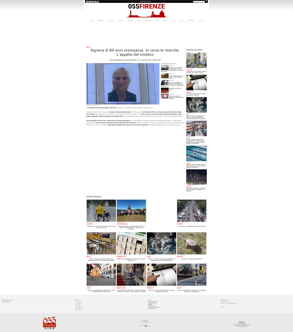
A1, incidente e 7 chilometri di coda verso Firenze (192, 226)
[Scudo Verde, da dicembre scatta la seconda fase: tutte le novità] (196, 60)
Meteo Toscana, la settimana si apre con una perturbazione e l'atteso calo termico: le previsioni (195, 117)
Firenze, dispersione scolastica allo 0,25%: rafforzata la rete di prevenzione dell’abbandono (101, 259)
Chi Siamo (223, 307)
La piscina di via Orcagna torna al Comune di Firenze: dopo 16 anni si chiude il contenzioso (196, 166)
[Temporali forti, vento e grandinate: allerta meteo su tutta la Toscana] (101, 211)
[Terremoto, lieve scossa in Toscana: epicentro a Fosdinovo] (196, 82)
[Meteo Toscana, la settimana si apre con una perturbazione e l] (196, 105)
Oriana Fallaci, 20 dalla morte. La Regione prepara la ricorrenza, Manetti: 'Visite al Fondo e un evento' (131, 290)
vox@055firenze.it (152, 308)
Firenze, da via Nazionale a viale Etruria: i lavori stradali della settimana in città (101, 290)
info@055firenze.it (152, 303)
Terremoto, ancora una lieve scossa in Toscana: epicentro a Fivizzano (161, 290)
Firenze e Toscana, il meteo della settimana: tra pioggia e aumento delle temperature (161, 259)
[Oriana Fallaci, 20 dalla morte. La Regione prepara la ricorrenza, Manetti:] (131, 275)
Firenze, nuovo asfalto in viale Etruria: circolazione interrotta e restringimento (191, 290)
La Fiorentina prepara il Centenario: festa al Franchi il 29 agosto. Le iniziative (196, 189)
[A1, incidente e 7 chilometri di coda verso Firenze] (191, 211)
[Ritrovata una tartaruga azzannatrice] (191, 243)
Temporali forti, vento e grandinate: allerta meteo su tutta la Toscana (101, 226)
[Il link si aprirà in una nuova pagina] (147, 325)
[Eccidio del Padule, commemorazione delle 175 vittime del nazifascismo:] (131, 211)
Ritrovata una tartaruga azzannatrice (191, 259)
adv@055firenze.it (152, 305)
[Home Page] (146, 10)
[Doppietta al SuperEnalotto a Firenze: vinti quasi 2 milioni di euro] (131, 243)
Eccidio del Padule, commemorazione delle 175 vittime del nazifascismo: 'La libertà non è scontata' (131, 227)
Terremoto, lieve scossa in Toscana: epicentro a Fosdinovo (196, 94)
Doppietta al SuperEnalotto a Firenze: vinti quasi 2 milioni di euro (131, 259)
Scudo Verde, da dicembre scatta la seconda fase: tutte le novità (196, 72)
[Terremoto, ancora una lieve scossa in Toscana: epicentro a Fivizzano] (161, 275)
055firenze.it (242, 322)
